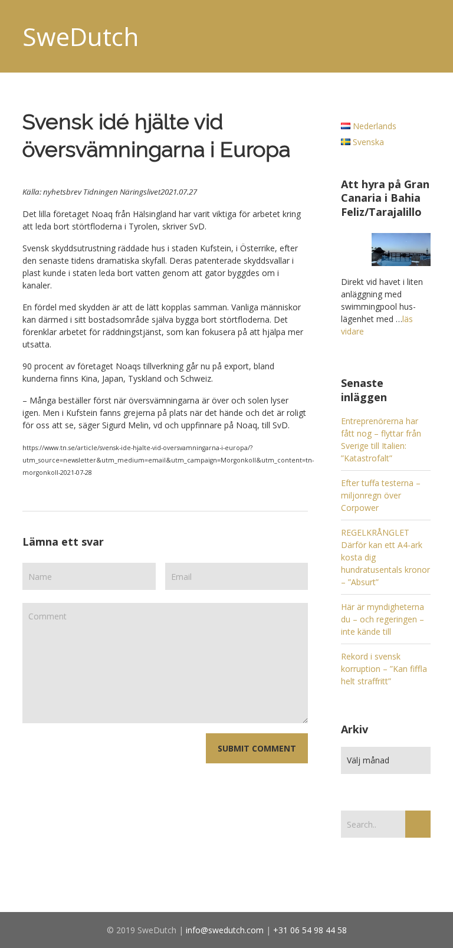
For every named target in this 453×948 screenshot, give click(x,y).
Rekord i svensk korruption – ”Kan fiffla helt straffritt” (384, 669)
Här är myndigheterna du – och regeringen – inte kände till (382, 619)
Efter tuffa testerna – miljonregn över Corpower (381, 495)
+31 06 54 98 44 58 (310, 930)
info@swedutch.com (225, 930)
